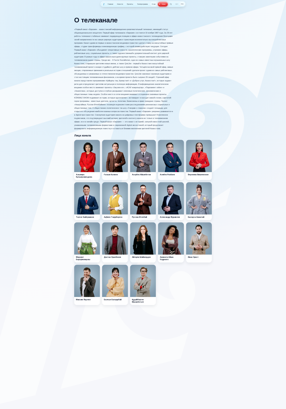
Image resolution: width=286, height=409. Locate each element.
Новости (120, 4)
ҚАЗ (177, 4)
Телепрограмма (142, 4)
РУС (182, 4)
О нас (154, 4)
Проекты (130, 4)
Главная (110, 4)
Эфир (163, 4)
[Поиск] (171, 4)
